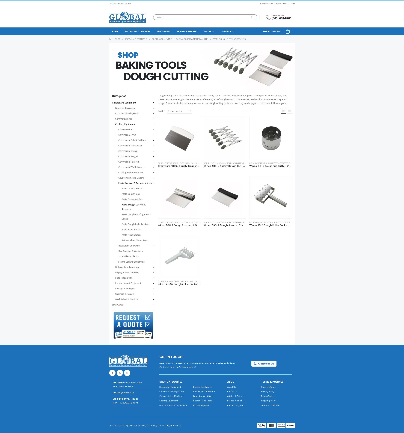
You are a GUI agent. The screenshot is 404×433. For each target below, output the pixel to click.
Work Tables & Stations (126, 299)
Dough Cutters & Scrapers (184, 163)
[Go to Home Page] (110, 39)
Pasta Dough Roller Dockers (135, 224)
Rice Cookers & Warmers (130, 250)
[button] (283, 111)
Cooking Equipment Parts (130, 172)
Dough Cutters (165, 163)
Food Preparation (123, 277)
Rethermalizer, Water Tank (135, 240)
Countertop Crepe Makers (131, 177)
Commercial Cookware (204, 391)
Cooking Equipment (125, 124)
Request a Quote (272, 31)
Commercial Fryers (127, 134)
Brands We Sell (234, 400)
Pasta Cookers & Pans (132, 199)
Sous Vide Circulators (128, 256)
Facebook (112, 373)
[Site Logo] (127, 17)
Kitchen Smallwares (202, 387)
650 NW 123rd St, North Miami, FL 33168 (278, 3)
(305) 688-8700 (127, 392)
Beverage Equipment (125, 108)
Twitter (120, 373)
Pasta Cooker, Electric (132, 188)
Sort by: (161, 111)
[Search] (252, 17)
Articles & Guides (235, 396)
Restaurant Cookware (129, 245)
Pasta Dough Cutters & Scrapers (134, 207)
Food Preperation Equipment (173, 405)
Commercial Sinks (123, 118)
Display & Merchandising (127, 272)
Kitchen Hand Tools (202, 400)
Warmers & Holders (124, 293)
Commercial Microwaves (130, 145)
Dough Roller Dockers (260, 222)
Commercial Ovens (127, 150)
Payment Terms (268, 387)
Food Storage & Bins (203, 396)
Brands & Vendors (187, 31)
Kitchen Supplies (201, 405)
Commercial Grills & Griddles (132, 140)
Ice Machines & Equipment (128, 283)
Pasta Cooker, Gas (131, 193)
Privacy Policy (267, 391)
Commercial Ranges (128, 156)
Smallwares (163, 31)
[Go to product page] (179, 138)
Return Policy (267, 396)
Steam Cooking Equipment (131, 261)
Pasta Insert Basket (131, 229)
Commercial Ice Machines (171, 396)
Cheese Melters (126, 129)
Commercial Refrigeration (127, 113)
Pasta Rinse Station (131, 234)
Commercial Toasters (128, 161)
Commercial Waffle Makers (131, 167)
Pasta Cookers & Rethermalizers (135, 183)
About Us (209, 31)
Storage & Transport (125, 288)
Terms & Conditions (270, 405)
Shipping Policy (268, 400)
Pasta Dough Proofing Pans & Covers (136, 216)
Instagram (127, 373)
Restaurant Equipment (138, 31)
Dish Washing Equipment (127, 267)
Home (115, 31)
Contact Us (228, 31)
